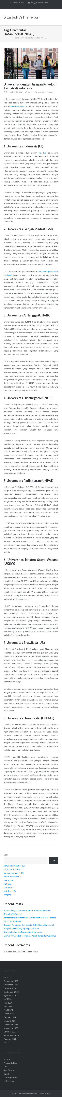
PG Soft (7, 1059)
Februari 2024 (10, 1017)
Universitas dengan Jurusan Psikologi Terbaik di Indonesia (30, 86)
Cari (6, 854)
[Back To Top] (54, 1090)
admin (30, 92)
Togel (6, 1074)
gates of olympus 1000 (14, 873)
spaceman (8, 880)
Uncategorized (10, 1077)
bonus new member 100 (14, 865)
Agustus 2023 (10, 1039)
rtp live (42, 153)
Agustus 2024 (10, 995)
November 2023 (11, 1028)
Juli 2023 (8, 1042)
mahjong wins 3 (19, 106)
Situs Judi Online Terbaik (27, 1094)
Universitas (9, 1081)
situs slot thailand (12, 869)
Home (16, 38)
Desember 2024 (11, 981)
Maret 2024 (9, 1013)
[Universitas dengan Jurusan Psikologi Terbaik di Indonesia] (31, 63)
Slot (5, 1066)
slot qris (7, 884)
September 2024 (11, 992)
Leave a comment (45, 92)
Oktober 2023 (10, 1031)
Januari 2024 (9, 1021)
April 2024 (8, 1010)
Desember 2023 (11, 1024)
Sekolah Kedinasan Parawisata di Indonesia (23, 932)
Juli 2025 (8, 977)
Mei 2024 (8, 1006)
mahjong (7, 894)
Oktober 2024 (10, 988)
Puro (48, 1094)
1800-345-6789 (19, 3)
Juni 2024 (8, 1002)
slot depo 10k (10, 891)
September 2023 (11, 1035)
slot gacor (8, 887)
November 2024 (11, 984)
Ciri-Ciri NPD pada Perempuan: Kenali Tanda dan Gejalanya (30, 935)
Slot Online (9, 1070)
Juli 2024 (8, 999)
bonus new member (12, 876)
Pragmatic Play (10, 1063)
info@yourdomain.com (39, 3)
